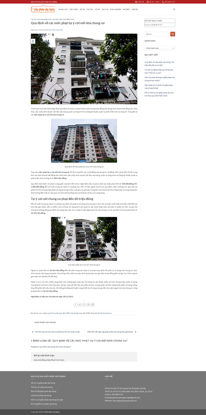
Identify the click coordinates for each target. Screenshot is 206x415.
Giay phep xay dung (56, 30)
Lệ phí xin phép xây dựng (41, 395)
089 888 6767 (117, 394)
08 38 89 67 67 (156, 25)
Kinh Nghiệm (115, 9)
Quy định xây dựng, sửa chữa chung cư (55, 347)
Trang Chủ (63, 9)
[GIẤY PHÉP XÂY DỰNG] (43, 9)
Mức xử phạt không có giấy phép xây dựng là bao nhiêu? (160, 78)
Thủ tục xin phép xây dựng (41, 387)
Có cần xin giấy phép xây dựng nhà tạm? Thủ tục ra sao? (159, 71)
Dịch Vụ (105, 9)
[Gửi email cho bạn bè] (84, 305)
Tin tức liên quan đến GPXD (41, 19)
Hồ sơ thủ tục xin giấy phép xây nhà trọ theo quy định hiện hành (159, 94)
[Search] (174, 9)
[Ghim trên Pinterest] (88, 305)
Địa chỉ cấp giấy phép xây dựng (43, 391)
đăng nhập (46, 360)
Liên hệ (135, 9)
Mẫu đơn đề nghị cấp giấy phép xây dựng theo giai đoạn (110, 332)
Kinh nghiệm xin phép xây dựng (44, 404)
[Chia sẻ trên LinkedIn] (93, 305)
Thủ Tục (89, 9)
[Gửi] (172, 34)
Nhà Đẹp (126, 9)
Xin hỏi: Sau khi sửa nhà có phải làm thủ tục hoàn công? (57, 332)
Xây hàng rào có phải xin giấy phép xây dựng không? (159, 86)
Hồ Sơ (82, 9)
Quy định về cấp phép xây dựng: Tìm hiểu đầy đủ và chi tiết (159, 63)
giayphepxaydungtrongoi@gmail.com (125, 397)
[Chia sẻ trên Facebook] (75, 305)
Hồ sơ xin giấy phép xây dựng (43, 383)
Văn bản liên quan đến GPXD (63, 19)
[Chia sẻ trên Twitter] (80, 305)
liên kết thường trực (105, 313)
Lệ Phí (97, 9)
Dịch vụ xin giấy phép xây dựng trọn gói (47, 399)
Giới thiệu (73, 9)
